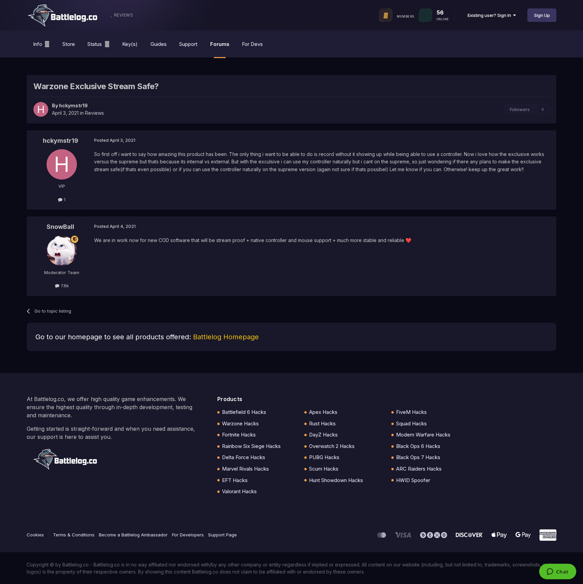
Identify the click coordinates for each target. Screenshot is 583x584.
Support (188, 44)
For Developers (188, 534)
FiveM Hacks (411, 412)
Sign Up (542, 15)
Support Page (222, 534)
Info (37, 44)
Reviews (94, 113)
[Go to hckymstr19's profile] (40, 109)
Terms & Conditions (73, 534)
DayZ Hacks (323, 434)
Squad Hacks (411, 423)
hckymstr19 (73, 105)
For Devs (252, 44)
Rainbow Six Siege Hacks (251, 446)
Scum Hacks (323, 469)
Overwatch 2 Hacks (332, 446)
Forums (219, 44)
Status (94, 44)
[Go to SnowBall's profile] (62, 251)
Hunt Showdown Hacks (336, 480)
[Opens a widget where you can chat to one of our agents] (557, 572)
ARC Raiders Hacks (419, 469)
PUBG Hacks (324, 457)
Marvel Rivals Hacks (245, 469)
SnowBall (60, 226)
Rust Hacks (322, 423)
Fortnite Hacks (239, 434)
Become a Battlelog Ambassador (133, 534)
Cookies (35, 534)
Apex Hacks (323, 412)
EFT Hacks (235, 480)
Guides (158, 44)
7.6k (64, 285)
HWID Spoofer (413, 480)
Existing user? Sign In (490, 15)
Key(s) (130, 44)
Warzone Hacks (240, 423)
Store (68, 44)
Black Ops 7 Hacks (418, 457)
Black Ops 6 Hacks (418, 446)
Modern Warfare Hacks (423, 434)
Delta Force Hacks (243, 457)
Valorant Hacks (239, 491)
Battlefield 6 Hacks (244, 412)
